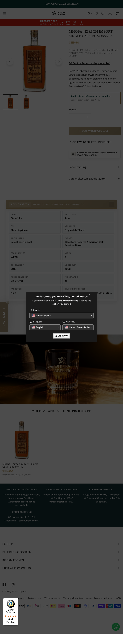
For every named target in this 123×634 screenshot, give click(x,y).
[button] (61, 315)
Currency (70, 321)
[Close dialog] (89, 294)
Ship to (36, 310)
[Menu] (16, 600)
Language (37, 321)
